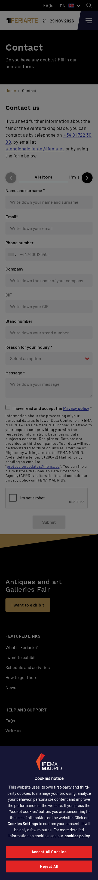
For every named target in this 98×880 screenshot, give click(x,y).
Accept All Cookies (49, 851)
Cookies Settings (23, 823)
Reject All (49, 866)
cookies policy (77, 835)
